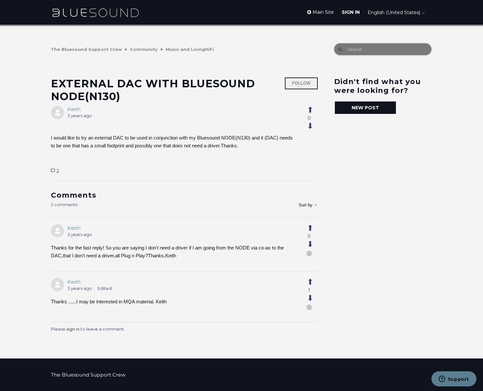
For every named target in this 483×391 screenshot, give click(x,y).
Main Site (322, 12)
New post (365, 108)
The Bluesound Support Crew (86, 49)
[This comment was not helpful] (313, 244)
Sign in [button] (351, 12)
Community (144, 49)
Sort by (306, 205)
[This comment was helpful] (313, 228)
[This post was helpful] (313, 110)
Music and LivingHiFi (190, 49)
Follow (301, 83)
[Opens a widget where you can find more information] (453, 379)
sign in (73, 329)
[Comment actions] (309, 254)
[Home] (95, 12)
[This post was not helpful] (313, 126)
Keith (73, 109)
